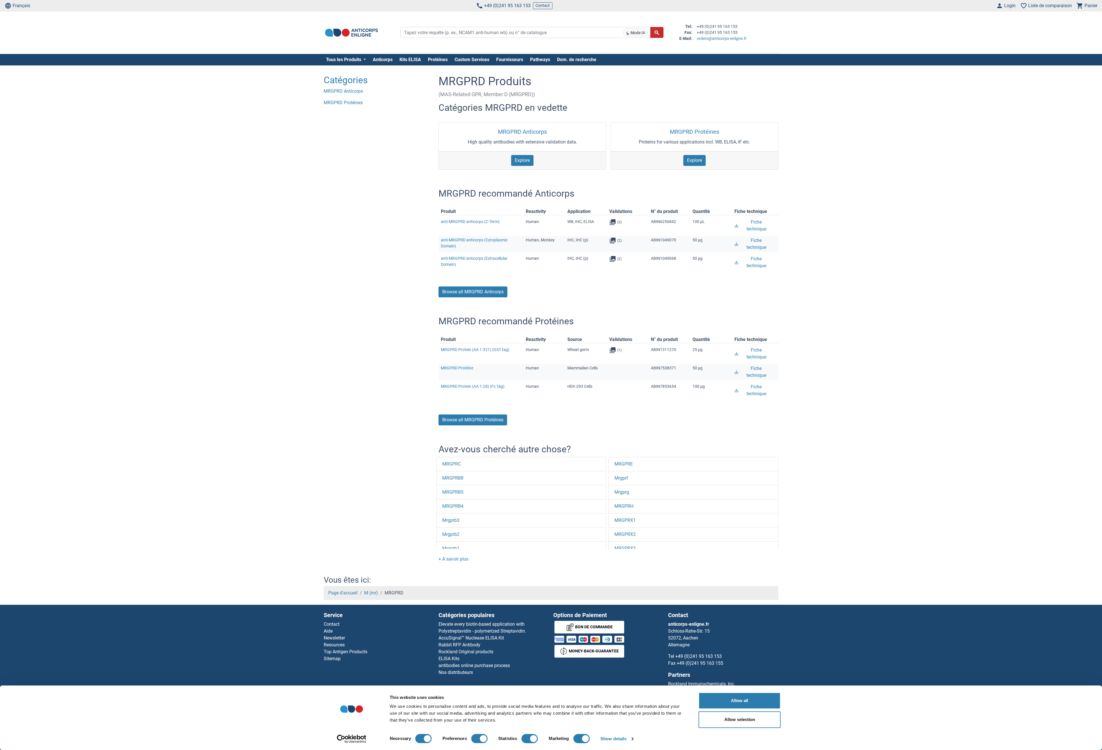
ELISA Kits (449, 658)
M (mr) (371, 593)
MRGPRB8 (452, 478)
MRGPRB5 (452, 492)
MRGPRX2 (625, 534)
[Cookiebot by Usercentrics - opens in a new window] (352, 739)
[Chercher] (656, 32)
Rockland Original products (466, 651)
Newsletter (334, 638)
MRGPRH (623, 506)
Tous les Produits (344, 59)
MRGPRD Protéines (694, 131)
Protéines (438, 59)
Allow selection (739, 719)
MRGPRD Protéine (457, 368)
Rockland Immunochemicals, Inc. (701, 684)
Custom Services (472, 59)
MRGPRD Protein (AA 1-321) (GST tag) (475, 349)
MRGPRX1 (625, 520)
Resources (334, 645)
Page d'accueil (343, 593)
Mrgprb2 (450, 534)
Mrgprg (621, 492)
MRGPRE (623, 464)
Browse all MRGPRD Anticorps (473, 291)
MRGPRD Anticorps (522, 131)
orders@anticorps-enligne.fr (722, 38)
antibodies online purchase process (474, 665)
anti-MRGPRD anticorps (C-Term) (470, 221)
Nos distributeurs (456, 672)
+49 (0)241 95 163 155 (700, 663)
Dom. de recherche (576, 59)
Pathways (540, 59)
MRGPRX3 (625, 548)
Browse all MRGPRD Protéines (472, 420)
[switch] (479, 738)
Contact (543, 5)
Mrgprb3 (450, 520)
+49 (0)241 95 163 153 (507, 5)
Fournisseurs (509, 59)
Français (21, 5)
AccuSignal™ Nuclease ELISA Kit (471, 638)
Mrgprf (621, 478)
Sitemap (332, 658)
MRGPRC (451, 464)
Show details (613, 738)
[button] (453, 559)
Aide (328, 631)
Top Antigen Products (345, 651)
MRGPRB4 (452, 506)
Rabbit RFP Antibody (459, 645)
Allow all (739, 700)
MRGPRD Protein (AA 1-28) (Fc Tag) (473, 386)
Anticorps (383, 59)
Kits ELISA (410, 59)
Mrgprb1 (450, 548)
